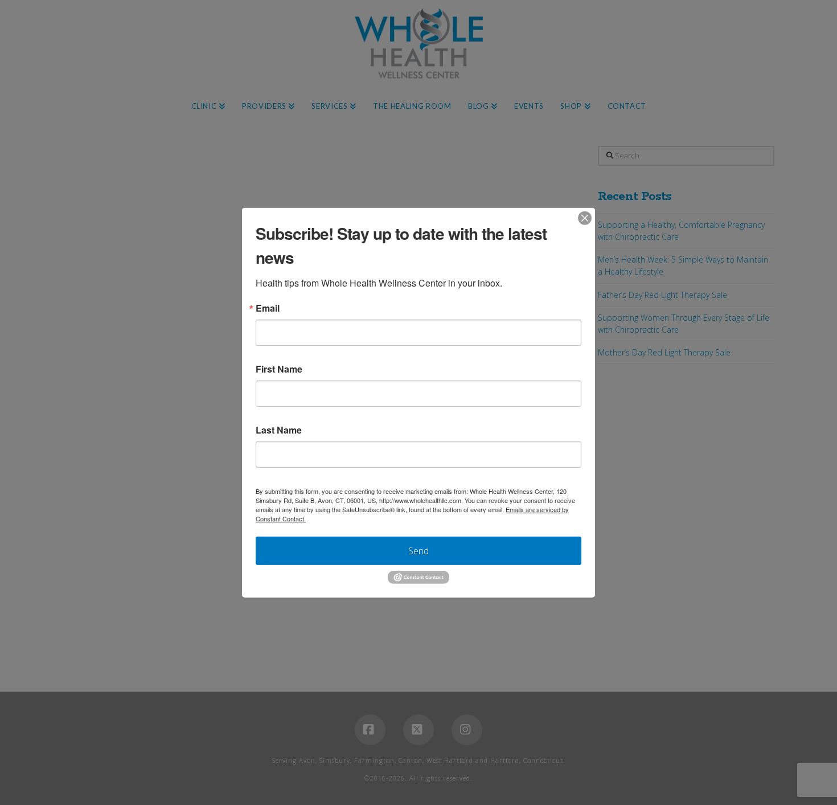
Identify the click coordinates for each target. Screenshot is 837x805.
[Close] (585, 217)
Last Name (279, 429)
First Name (279, 368)
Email (268, 307)
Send (418, 550)
